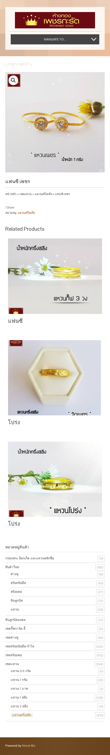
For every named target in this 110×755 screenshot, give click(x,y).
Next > (26, 64)
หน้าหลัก (11, 194)
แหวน (15, 609)
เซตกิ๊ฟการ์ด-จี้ (15, 629)
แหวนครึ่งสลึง (43, 194)
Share (10, 207)
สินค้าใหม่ (12, 567)
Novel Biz (28, 745)
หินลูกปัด (17, 600)
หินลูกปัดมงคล (15, 620)
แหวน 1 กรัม (19, 680)
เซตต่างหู (11, 637)
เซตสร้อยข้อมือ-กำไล (19, 646)
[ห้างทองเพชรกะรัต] (55, 17)
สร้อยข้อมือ (18, 583)
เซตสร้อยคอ (13, 655)
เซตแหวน (25, 194)
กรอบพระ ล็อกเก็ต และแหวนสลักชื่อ (29, 558)
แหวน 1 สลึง (19, 697)
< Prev (11, 64)
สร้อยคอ (16, 592)
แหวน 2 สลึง (19, 706)
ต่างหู (14, 574)
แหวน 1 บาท (19, 688)
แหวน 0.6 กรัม (21, 671)
